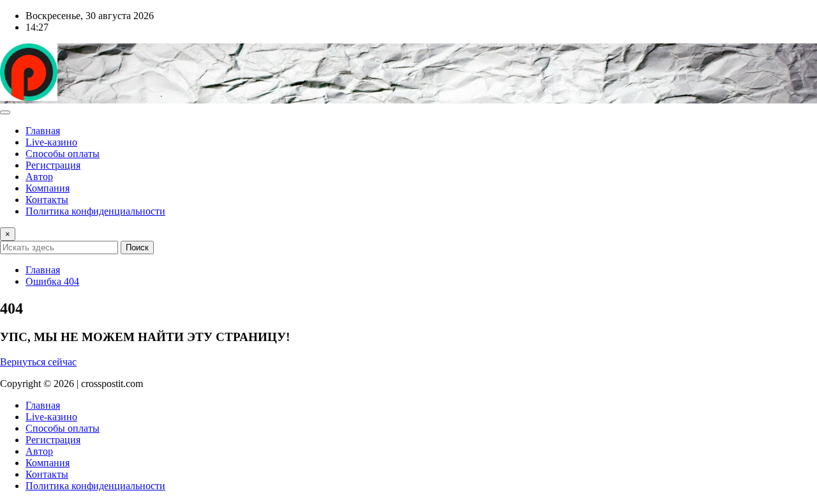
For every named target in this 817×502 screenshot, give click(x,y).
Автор (39, 176)
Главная (43, 130)
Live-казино (51, 142)
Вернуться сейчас (38, 361)
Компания (48, 188)
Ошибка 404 (52, 281)
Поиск (137, 247)
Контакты (47, 199)
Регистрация (53, 165)
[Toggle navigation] (5, 112)
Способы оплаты (63, 153)
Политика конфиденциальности (95, 211)
